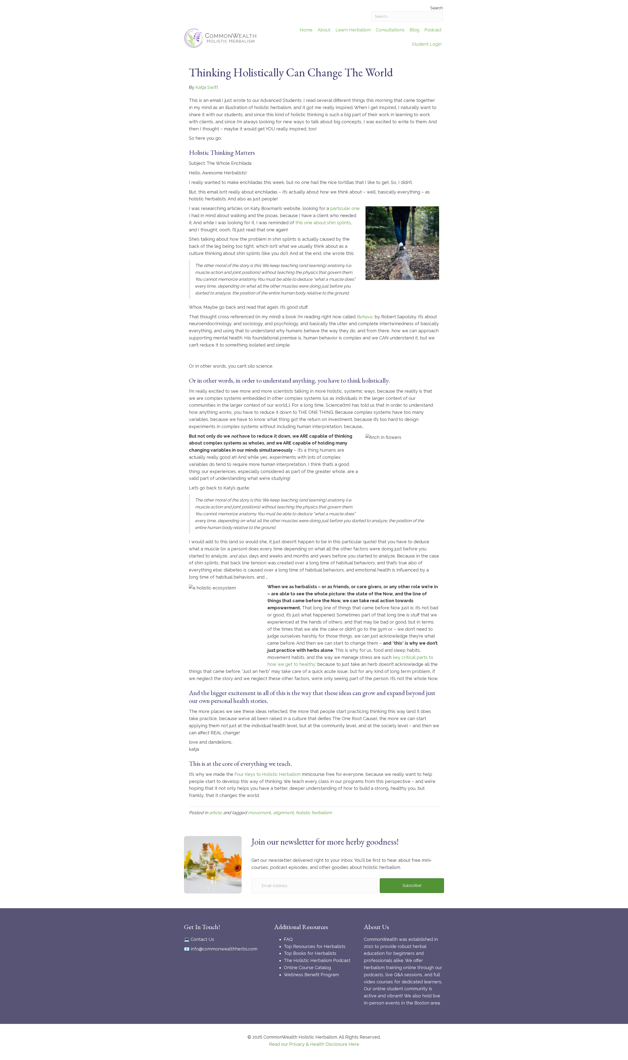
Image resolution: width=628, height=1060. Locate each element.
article (215, 812)
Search (436, 8)
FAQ (288, 939)
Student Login (427, 44)
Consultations (390, 29)
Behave (364, 316)
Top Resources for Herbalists (314, 946)
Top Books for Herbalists (310, 953)
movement (259, 812)
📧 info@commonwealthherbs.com (220, 948)
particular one (345, 208)
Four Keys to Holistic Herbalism (268, 774)
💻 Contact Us (199, 939)
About (324, 29)
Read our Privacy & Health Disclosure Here (314, 1044)
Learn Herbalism (353, 29)
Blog (414, 29)
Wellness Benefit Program (311, 974)
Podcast (433, 29)
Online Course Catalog (307, 967)
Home (306, 29)
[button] (412, 885)
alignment (283, 812)
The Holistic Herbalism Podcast (317, 960)
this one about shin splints (323, 222)
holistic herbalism (314, 812)
